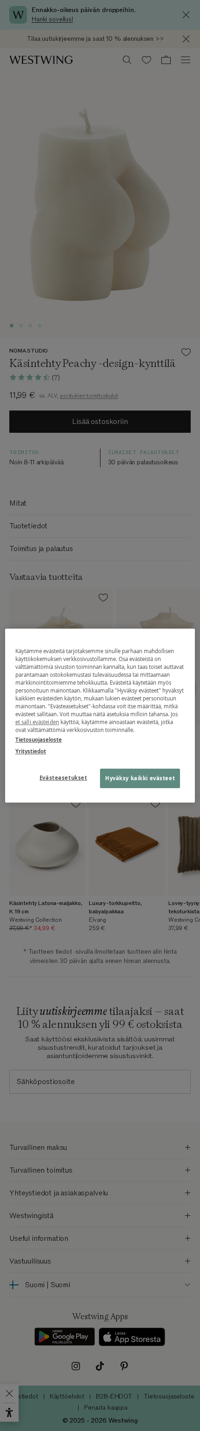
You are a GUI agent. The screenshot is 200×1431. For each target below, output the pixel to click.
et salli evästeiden (37, 722)
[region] (100, 716)
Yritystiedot (30, 751)
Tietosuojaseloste (38, 739)
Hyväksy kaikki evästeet (140, 778)
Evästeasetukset (63, 777)
